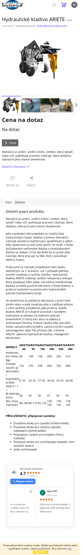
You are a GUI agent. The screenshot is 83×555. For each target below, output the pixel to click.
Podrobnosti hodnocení (52, 26)
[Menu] (74, 5)
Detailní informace (14, 166)
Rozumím (40, 552)
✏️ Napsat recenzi (23, 481)
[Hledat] (54, 5)
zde (69, 548)
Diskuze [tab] (20, 202)
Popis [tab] (8, 202)
